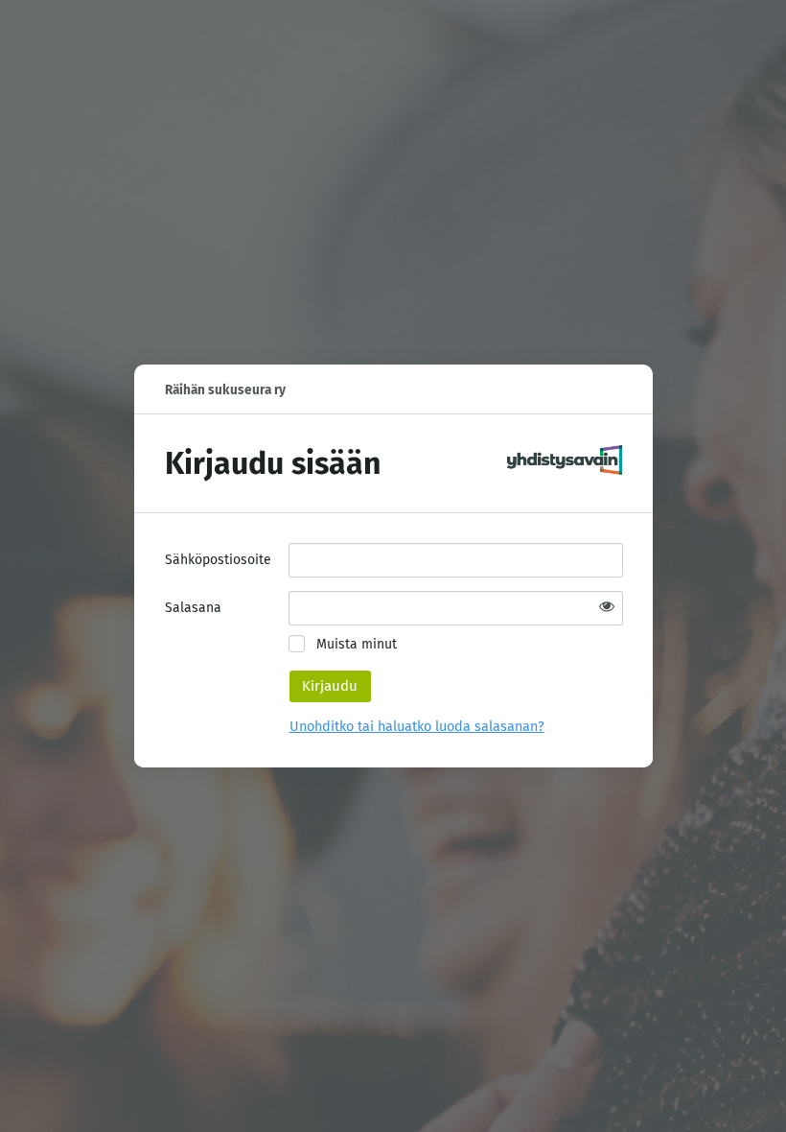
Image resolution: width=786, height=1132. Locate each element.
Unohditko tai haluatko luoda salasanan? (416, 727)
